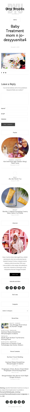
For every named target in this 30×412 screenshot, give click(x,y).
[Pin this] (6, 73)
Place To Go (5, 330)
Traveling (13, 330)
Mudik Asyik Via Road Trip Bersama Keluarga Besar (12, 338)
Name (3, 108)
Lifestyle (18, 159)
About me (15, 274)
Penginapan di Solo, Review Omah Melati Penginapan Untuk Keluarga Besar (15, 369)
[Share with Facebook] (2, 73)
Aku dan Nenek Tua (15, 179)
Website (3, 119)
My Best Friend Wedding (15, 357)
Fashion (11, 159)
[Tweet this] (4, 73)
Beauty (15, 209)
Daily (15, 177)
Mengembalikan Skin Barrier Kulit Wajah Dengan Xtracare (15, 376)
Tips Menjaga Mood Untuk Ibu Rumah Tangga (18, 325)
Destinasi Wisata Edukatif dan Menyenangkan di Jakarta (10, 332)
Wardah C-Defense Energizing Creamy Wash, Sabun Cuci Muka (15, 212)
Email (3, 114)
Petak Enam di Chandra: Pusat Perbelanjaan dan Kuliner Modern (12, 344)
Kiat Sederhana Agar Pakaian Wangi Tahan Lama (15, 162)
